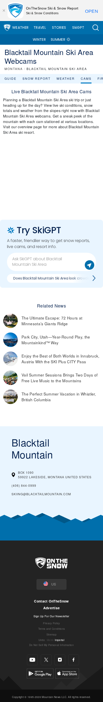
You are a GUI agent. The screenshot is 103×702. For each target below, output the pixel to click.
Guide (10, 78)
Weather (20, 27)
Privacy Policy (51, 623)
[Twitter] (46, 659)
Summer (58, 39)
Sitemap (51, 634)
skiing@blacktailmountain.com (41, 494)
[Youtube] (32, 659)
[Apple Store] (67, 672)
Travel (40, 27)
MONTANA (13, 68)
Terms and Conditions (51, 628)
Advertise (51, 608)
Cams (86, 78)
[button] (95, 27)
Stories (59, 27)
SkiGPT (78, 27)
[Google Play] (40, 672)
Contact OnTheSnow (51, 601)
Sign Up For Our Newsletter (51, 616)
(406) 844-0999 (24, 485)
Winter (39, 39)
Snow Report (36, 78)
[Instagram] (59, 659)
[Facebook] (73, 659)
